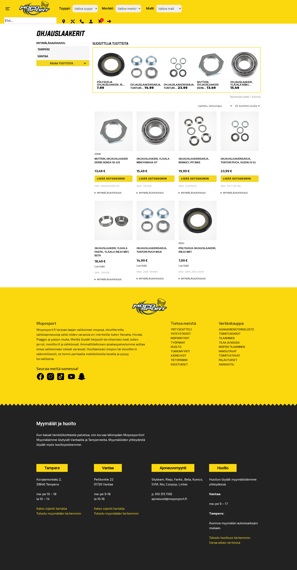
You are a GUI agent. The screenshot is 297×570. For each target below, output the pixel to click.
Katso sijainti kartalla (51, 508)
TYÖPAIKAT (178, 342)
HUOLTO (176, 346)
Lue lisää (100, 266)
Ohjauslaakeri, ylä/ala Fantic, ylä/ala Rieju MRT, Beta (112, 252)
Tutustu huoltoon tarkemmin (229, 537)
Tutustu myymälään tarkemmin (58, 513)
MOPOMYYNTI (180, 338)
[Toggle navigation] (7, 8)
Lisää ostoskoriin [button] (111, 178)
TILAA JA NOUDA (229, 342)
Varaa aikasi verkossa (224, 542)
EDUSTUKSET (179, 364)
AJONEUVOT (178, 355)
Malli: (150, 8)
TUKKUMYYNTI (180, 351)
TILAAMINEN (227, 338)
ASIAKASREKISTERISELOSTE (236, 329)
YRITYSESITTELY (181, 329)
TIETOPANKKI (179, 360)
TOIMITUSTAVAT (229, 355)
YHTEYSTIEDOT (181, 333)
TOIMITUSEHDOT (230, 333)
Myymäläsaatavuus (109, 192)
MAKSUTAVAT (228, 351)
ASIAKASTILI (226, 364)
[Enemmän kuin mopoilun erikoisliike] (31, 8)
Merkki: (108, 8)
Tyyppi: (65, 8)
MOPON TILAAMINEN (232, 346)
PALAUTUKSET (228, 360)
